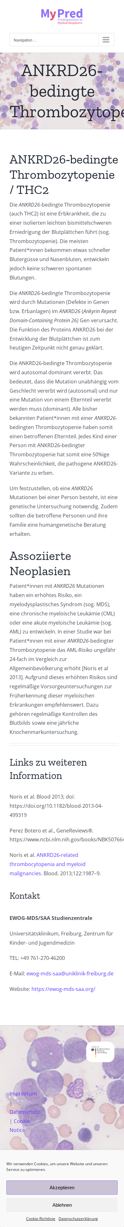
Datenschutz (25, 1111)
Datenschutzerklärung (78, 1218)
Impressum (23, 1093)
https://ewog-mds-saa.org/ (63, 989)
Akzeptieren (62, 1187)
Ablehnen (62, 1205)
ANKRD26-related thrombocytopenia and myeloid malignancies (48, 864)
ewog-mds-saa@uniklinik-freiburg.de (70, 973)
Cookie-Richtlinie (40, 1218)
